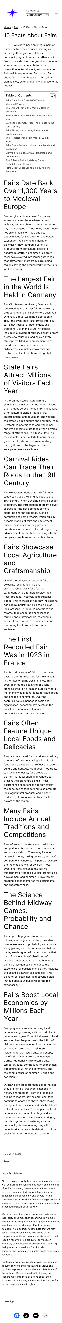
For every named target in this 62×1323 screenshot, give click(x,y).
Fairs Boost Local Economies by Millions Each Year (28, 169)
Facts (18, 1153)
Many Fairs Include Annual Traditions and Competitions (29, 154)
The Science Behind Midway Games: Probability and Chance (26, 162)
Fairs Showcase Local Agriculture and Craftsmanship (27, 132)
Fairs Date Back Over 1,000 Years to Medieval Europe (25, 102)
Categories (32, 10)
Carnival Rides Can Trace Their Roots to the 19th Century (30, 124)
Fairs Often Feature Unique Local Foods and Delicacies (30, 147)
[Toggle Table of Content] (51, 96)
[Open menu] (56, 13)
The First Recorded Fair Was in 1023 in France (27, 139)
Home (7, 27)
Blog (17, 27)
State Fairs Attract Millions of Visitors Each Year (29, 117)
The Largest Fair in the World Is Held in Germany (27, 110)
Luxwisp (9, 1301)
